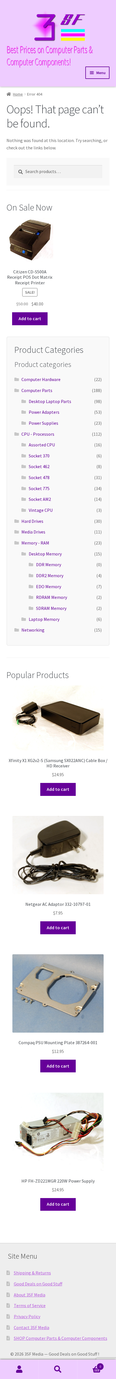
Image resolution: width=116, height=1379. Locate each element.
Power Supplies (43, 423)
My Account (19, 1369)
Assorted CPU (42, 445)
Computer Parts (36, 390)
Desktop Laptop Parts (50, 401)
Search (58, 1369)
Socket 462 (39, 466)
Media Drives (33, 532)
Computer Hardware (41, 379)
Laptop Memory (44, 619)
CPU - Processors (37, 434)
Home (18, 94)
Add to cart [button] (30, 318)
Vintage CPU (41, 510)
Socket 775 (39, 488)
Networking (32, 630)
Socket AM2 (40, 499)
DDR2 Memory (49, 575)
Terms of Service (30, 1305)
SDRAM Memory (51, 608)
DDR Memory (48, 564)
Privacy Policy (27, 1316)
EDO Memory (48, 586)
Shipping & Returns (32, 1273)
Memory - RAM (35, 543)
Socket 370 (39, 456)
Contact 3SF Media (31, 1327)
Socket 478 (39, 477)
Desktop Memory (45, 554)
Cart (89, 1364)
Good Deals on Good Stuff (38, 1284)
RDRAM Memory (51, 597)
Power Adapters (44, 412)
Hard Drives (32, 521)
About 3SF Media (29, 1295)
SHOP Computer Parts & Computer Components (60, 1338)
